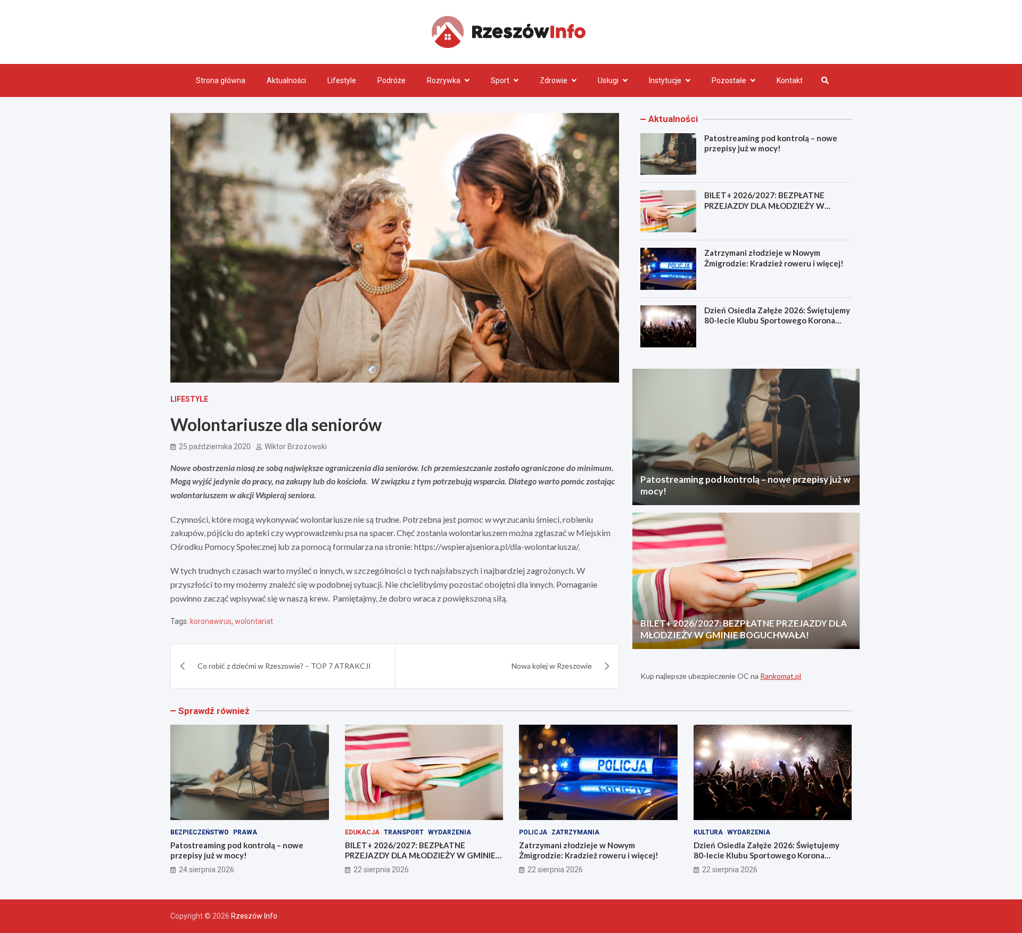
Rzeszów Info (254, 916)
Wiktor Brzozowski (296, 446)
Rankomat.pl (780, 675)
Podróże (391, 80)
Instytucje (665, 80)
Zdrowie (553, 80)
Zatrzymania (575, 832)
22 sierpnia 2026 (381, 869)
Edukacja (362, 832)
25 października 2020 (215, 446)
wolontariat (254, 621)
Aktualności (286, 80)
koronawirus (211, 621)
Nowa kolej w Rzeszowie (552, 665)
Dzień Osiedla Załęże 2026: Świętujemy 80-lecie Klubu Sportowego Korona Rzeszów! (777, 320)
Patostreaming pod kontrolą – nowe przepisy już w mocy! (770, 143)
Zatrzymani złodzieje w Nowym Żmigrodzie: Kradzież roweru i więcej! (774, 258)
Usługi (608, 80)
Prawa (245, 832)
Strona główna (220, 80)
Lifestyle (341, 80)
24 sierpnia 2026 (206, 869)
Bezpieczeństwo (199, 832)
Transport (404, 832)
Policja (533, 832)
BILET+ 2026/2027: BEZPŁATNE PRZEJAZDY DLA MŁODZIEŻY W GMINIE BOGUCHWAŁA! (764, 205)
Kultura (708, 832)
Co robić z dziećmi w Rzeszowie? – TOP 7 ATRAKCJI (284, 665)
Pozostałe (729, 80)
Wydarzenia (449, 832)
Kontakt (790, 80)
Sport (500, 80)
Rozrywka (443, 80)
